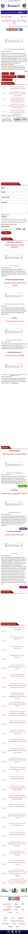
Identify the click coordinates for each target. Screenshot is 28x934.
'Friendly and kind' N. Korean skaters (14, 454)
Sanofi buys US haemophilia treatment (14, 493)
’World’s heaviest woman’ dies (17, 806)
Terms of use (4, 217)
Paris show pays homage (14, 531)
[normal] (24, 16)
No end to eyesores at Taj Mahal (15, 355)
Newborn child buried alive (17, 778)
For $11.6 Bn (14, 490)
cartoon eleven (17, 629)
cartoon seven (17, 648)
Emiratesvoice (5, 73)
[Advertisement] (14, 137)
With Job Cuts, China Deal (14, 242)
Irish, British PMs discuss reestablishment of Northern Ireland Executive (17, 696)
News (2, 16)
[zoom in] (22, 16)
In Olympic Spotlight (14, 450)
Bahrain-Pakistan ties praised (17, 88)
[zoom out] (26, 16)
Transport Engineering (7, 79)
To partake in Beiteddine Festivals (14, 279)
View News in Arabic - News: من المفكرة (11, 115)
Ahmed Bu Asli (21, 58)
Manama (12, 73)
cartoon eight (17, 638)
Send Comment (6, 232)
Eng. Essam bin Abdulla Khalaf (13, 55)
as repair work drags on (14, 352)
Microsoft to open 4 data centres (14, 321)
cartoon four (17, 657)
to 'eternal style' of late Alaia (14, 535)
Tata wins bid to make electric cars (17, 834)
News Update (8, 16)
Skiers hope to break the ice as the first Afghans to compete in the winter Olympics (17, 873)
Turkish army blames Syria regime (17, 722)
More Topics (22, 486)
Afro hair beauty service (17, 825)
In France (14, 318)
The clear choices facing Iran (17, 676)
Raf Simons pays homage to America (17, 741)
